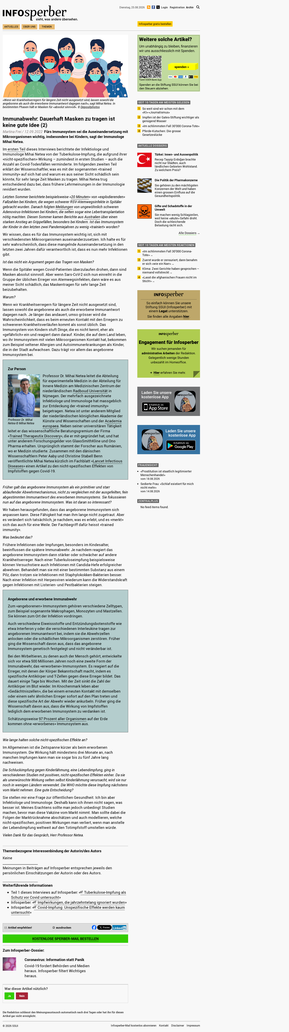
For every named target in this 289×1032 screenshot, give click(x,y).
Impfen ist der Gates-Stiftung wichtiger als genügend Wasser (170, 119)
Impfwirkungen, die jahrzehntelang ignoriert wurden (81, 902)
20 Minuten (80, 196)
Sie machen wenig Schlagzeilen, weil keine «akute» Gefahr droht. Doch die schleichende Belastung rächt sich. (177, 220)
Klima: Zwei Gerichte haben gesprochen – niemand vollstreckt (170, 270)
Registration (177, 7)
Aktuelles (11, 26)
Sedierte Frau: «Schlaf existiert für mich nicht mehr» (167, 485)
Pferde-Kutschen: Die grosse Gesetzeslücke (161, 133)
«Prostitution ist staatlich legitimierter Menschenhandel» (166, 473)
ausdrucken (63, 927)
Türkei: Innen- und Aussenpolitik (176, 154)
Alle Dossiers (187, 233)
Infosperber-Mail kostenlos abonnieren (133, 1025)
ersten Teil (16, 149)
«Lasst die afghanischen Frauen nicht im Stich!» (169, 279)
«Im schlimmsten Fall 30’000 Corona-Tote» (170, 126)
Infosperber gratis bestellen (155, 24)
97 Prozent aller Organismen (62, 718)
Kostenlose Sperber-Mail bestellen (65, 938)
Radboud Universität (90, 390)
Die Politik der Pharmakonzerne (176, 180)
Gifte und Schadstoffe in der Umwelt (173, 208)
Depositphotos (90, 107)
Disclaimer (177, 1025)
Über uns (29, 26)
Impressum (193, 1025)
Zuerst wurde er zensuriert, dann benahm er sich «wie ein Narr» (169, 262)
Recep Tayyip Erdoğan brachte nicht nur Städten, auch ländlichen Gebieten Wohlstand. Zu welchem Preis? (176, 164)
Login (164, 7)
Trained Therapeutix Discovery (35, 435)
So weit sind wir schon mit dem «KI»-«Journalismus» (163, 110)
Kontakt (164, 1025)
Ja (9, 996)
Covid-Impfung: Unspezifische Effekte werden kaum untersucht (68, 910)
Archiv (190, 7)
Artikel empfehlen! (20, 927)
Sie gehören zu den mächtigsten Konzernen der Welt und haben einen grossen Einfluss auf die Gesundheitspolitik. (176, 190)
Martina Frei (12, 131)
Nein (22, 996)
